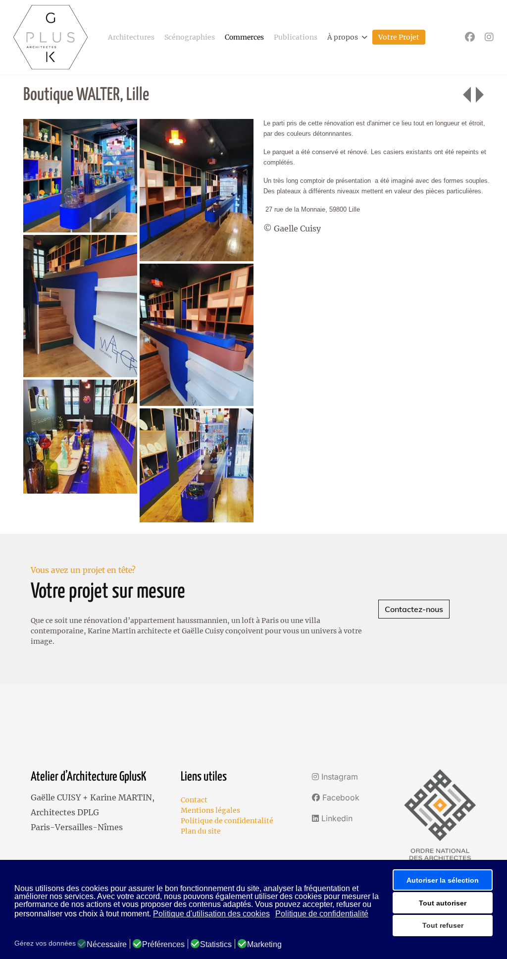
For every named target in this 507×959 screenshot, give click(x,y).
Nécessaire (107, 945)
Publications (295, 37)
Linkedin (336, 818)
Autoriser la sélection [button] (442, 880)
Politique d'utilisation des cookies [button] (211, 913)
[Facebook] (470, 37)
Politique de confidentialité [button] (321, 913)
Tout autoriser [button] (442, 903)
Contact (194, 799)
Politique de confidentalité (227, 820)
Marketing (264, 945)
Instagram (338, 777)
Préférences (163, 945)
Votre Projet (398, 37)
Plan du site (201, 831)
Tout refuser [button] (442, 925)
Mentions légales (210, 810)
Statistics (216, 945)
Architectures (131, 37)
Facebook (339, 797)
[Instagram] (489, 37)
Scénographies (189, 37)
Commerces (244, 37)
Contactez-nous (414, 609)
